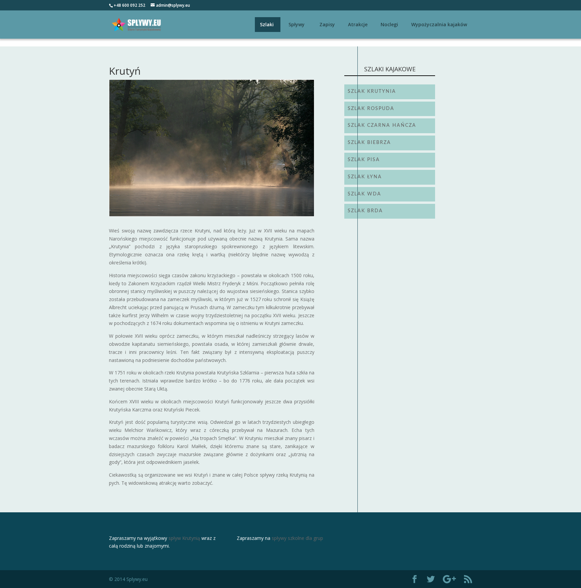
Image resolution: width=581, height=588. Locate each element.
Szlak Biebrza (369, 142)
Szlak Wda (364, 194)
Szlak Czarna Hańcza (382, 125)
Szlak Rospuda (371, 108)
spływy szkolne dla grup (297, 538)
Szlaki (267, 24)
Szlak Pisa (364, 159)
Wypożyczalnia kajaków (439, 24)
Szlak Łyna (365, 177)
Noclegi (389, 24)
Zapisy (327, 24)
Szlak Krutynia (372, 91)
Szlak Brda (365, 211)
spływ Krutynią (184, 538)
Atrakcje (357, 24)
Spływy (296, 24)
